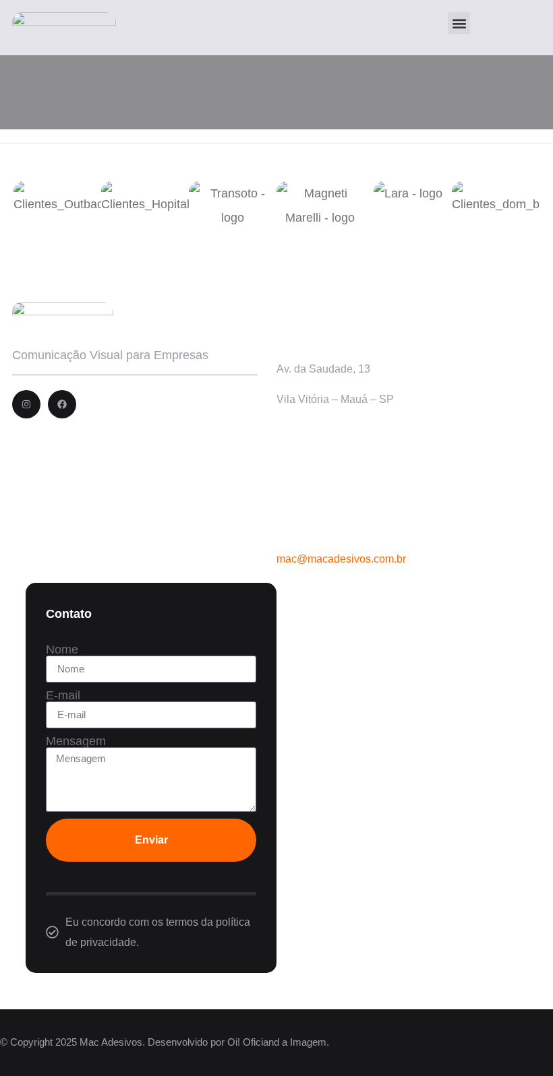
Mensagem (76, 741)
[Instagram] (26, 404)
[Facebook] (62, 404)
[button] (459, 23)
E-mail (63, 695)
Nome (62, 649)
